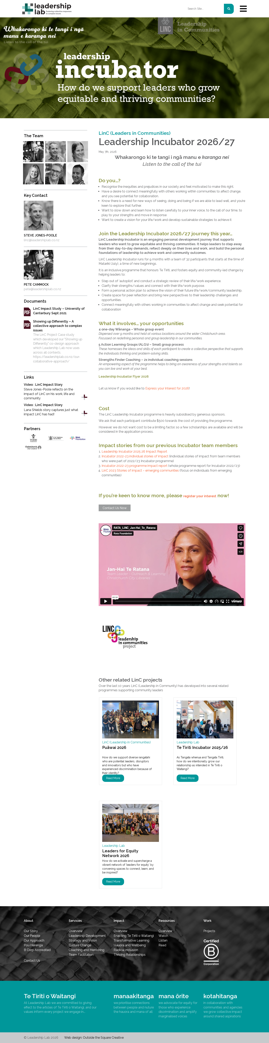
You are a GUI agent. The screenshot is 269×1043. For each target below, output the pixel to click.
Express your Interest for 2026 (167, 388)
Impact (119, 921)
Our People (32, 936)
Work (207, 921)
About (28, 921)
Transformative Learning (131, 940)
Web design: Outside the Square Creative (94, 1037)
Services (75, 921)
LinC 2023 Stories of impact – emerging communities (140, 470)
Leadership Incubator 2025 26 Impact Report (134, 451)
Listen (163, 940)
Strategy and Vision (83, 940)
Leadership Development (87, 936)
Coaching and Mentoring (86, 950)
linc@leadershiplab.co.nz (41, 240)
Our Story (31, 931)
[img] (243, 9)
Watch (163, 936)
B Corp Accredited (37, 950)
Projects (209, 931)
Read (162, 945)
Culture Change (80, 945)
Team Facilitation (81, 955)
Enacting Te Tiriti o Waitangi (134, 936)
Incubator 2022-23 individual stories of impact (135, 456)
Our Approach (34, 940)
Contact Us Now (115, 508)
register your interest (199, 496)
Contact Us (32, 960)
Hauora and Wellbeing (130, 945)
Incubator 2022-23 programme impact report (134, 466)
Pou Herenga (33, 945)
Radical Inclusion (126, 950)
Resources (167, 921)
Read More (113, 778)
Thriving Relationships (130, 955)
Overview (76, 931)
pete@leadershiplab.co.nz (42, 289)
